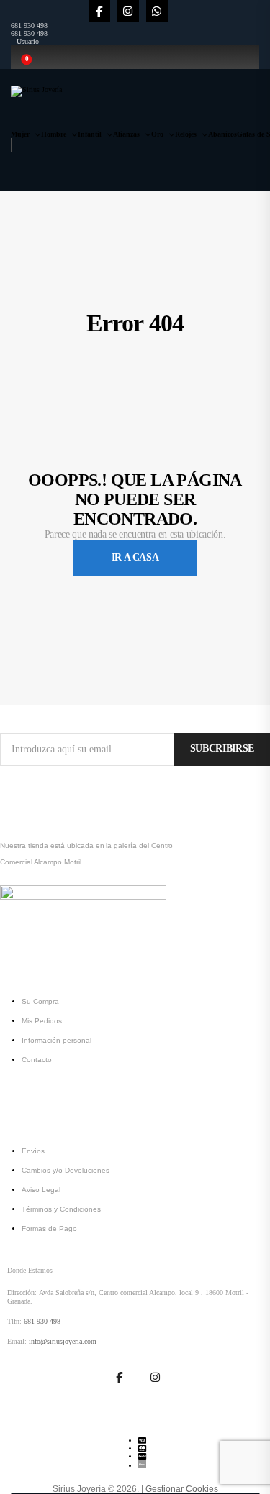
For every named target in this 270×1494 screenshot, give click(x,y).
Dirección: (22, 1292)
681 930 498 (29, 25)
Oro (157, 134)
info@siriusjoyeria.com (62, 1341)
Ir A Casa (135, 557)
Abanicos (222, 134)
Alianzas (126, 134)
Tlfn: (14, 1321)
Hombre (53, 134)
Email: (17, 1341)
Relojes (186, 134)
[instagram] (128, 11)
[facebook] (99, 11)
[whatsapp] (157, 11)
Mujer (20, 134)
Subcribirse (222, 748)
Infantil (90, 134)
